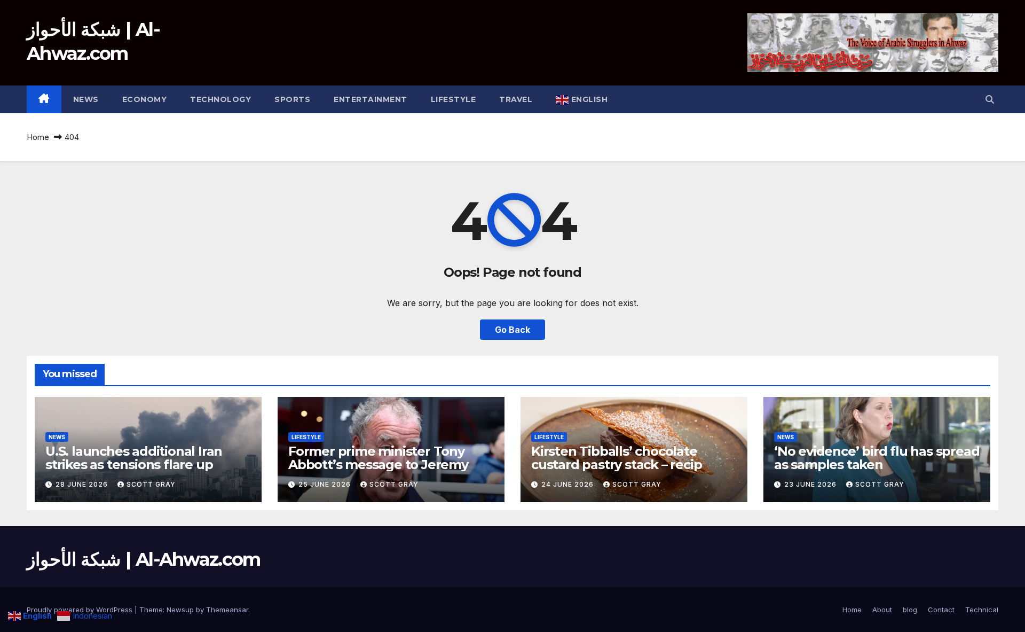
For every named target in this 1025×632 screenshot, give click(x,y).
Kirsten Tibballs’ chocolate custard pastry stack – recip (616, 457)
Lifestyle (453, 99)
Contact (941, 609)
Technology (220, 99)
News (86, 99)
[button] (989, 99)
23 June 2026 (811, 484)
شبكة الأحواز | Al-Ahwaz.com (144, 559)
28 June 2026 (83, 484)
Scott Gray (151, 484)
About (882, 609)
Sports (292, 99)
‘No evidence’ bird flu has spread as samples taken (876, 457)
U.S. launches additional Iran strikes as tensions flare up (133, 457)
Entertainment (370, 99)
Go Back (512, 329)
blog (910, 609)
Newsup (180, 609)
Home (38, 137)
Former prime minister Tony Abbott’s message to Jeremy (378, 457)
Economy (144, 99)
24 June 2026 (568, 484)
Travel (515, 99)
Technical (981, 609)
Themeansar (227, 609)
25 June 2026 (325, 484)
